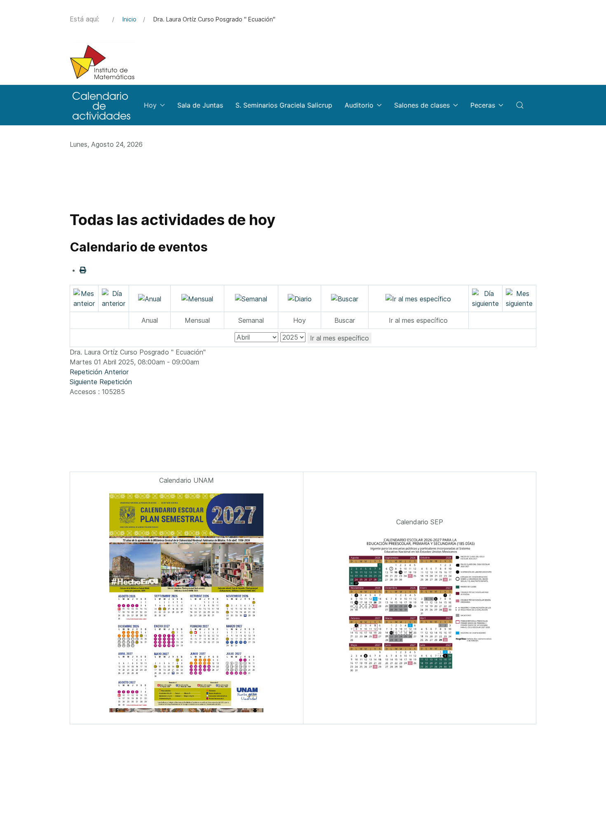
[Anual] (149, 298)
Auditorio (359, 105)
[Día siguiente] (485, 298)
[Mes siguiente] (519, 298)
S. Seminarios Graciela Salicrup (283, 105)
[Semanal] (251, 298)
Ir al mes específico (339, 338)
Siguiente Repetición (101, 382)
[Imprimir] (83, 270)
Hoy (150, 105)
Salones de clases (422, 105)
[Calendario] (101, 105)
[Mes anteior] (84, 298)
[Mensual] (197, 298)
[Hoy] (300, 298)
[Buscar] (344, 298)
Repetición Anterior (99, 372)
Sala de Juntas (200, 105)
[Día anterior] (113, 298)
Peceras (482, 105)
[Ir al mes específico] (418, 298)
